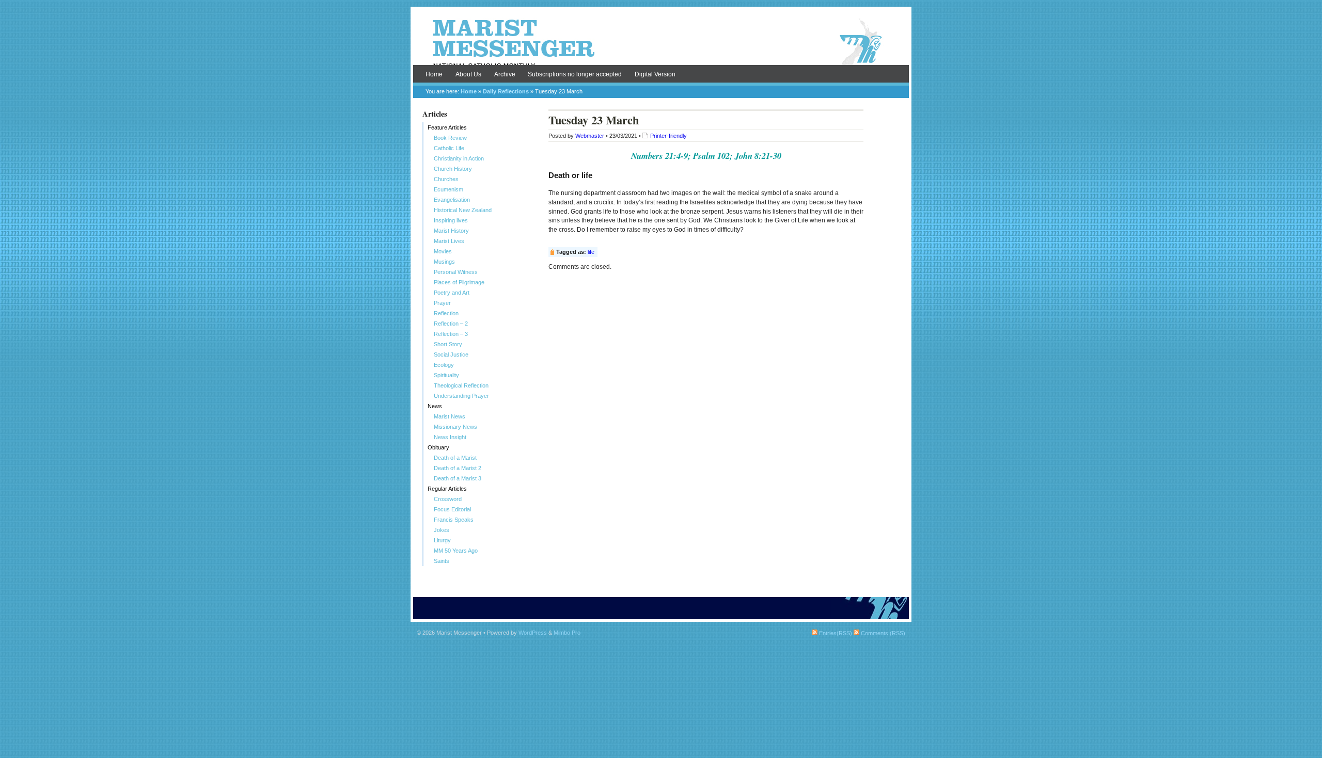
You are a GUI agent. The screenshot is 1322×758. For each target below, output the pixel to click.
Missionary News (455, 427)
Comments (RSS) (882, 633)
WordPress (532, 633)
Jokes (441, 530)
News (435, 406)
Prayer (442, 303)
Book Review (450, 138)
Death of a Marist (455, 458)
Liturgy (442, 540)
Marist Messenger (661, 42)
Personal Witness (456, 272)
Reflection (446, 313)
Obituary (438, 447)
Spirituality (446, 375)
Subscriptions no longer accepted (575, 74)
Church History (453, 169)
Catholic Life (449, 148)
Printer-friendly (668, 136)
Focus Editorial (452, 509)
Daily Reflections (506, 91)
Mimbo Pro (567, 633)
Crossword (448, 499)
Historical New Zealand (463, 210)
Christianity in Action (459, 158)
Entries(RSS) (834, 633)
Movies (443, 251)
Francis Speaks (454, 520)
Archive (504, 74)
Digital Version (655, 74)
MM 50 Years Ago (456, 550)
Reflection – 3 (451, 334)
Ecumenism (448, 189)
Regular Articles (447, 489)
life (591, 252)
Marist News (449, 416)
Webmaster (589, 136)
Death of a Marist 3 (457, 478)
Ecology (444, 365)
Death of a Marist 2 (457, 468)
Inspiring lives (451, 220)
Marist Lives (449, 241)
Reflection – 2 (451, 323)
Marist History (451, 231)
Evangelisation (452, 200)
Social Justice (451, 354)
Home (434, 74)
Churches (446, 179)
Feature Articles (447, 127)
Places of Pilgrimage (459, 282)
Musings (444, 262)
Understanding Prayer (461, 396)
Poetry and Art (451, 292)
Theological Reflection (461, 385)
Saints (441, 561)
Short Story (448, 344)
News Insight (450, 437)
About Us (468, 74)
